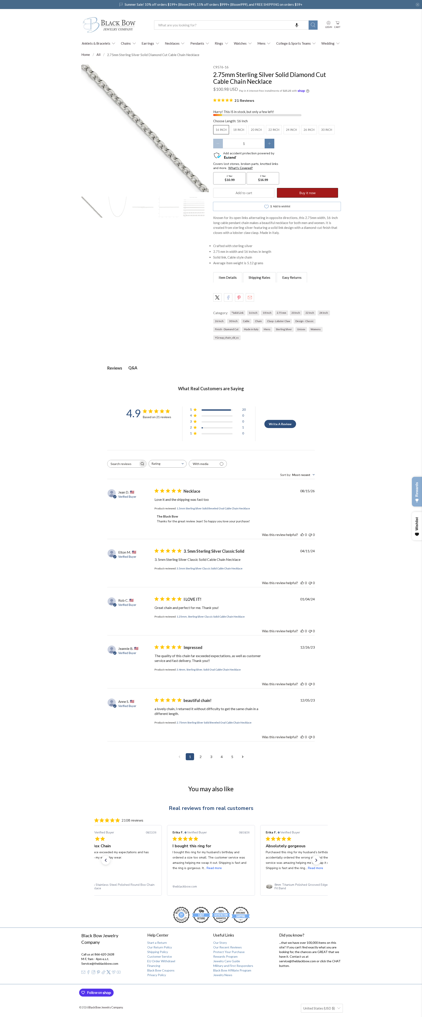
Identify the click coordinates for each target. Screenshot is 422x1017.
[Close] (271, 462)
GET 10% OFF (211, 550)
